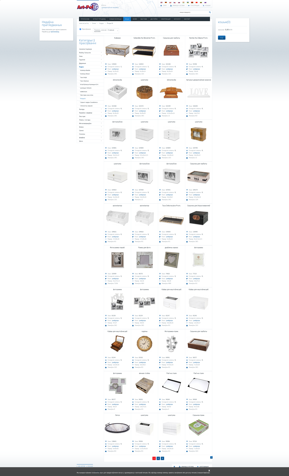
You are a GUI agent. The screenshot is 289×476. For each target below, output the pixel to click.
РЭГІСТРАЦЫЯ (195, 5)
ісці (221, 37)
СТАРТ (165, 5)
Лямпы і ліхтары (84, 120)
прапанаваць (55, 32)
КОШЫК (207, 5)
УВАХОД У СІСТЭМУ (179, 5)
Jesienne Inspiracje (85, 49)
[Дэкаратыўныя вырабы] (88, 10)
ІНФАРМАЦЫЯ (165, 19)
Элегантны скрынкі (86, 106)
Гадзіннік (82, 60)
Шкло (81, 141)
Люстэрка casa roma (86, 95)
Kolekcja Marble (85, 70)
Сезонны (82, 134)
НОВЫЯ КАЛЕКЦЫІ (115, 19)
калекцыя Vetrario (85, 88)
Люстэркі (82, 116)
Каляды (81, 109)
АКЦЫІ (127, 19)
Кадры (101, 23)
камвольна (83, 91)
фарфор (82, 137)
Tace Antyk (83, 77)
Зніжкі (94, 23)
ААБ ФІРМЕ (81, 466)
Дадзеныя (82, 63)
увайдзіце (115, 69)
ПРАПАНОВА (85, 19)
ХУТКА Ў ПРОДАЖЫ (99, 19)
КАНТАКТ (187, 19)
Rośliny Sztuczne (85, 53)
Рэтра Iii (110, 23)
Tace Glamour (84, 81)
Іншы (81, 56)
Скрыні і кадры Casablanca (89, 102)
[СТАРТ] (174, 466)
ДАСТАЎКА (153, 19)
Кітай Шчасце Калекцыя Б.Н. (89, 84)
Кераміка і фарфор (85, 113)
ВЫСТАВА (144, 19)
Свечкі (81, 130)
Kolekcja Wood (85, 74)
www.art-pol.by (84, 23)
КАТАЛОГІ (177, 19)
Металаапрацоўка (85, 123)
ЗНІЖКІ (135, 19)
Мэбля (81, 127)
